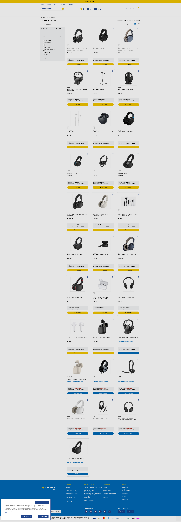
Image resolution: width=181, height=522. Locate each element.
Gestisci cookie (27, 516)
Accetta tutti (44, 516)
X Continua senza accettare (42, 502)
